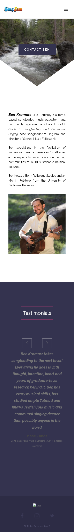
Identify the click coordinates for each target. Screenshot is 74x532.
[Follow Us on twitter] (51, 516)
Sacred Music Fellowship (40, 138)
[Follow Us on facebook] (22, 516)
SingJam (53, 134)
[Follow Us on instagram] (37, 516)
